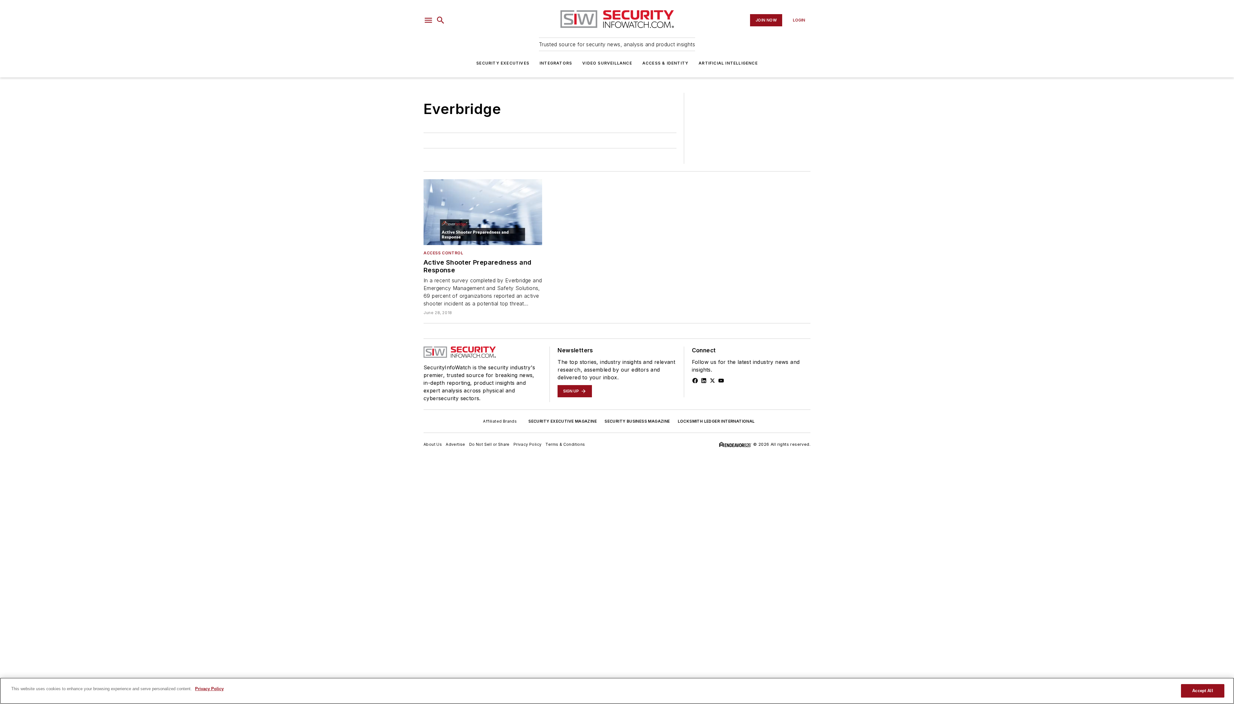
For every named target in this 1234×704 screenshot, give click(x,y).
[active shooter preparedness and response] (483, 212)
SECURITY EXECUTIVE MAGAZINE (562, 421)
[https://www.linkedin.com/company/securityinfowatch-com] (704, 380)
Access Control (443, 253)
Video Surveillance (607, 63)
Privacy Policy (528, 444)
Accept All (1202, 690)
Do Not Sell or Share (489, 444)
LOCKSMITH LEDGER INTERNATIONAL (716, 421)
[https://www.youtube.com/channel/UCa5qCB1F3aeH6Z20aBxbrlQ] (721, 380)
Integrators (556, 63)
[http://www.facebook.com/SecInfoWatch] (695, 380)
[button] (428, 20)
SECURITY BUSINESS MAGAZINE (637, 421)
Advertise (455, 444)
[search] (440, 20)
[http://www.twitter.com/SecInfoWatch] (712, 380)
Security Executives (502, 63)
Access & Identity (665, 63)
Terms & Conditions (565, 444)
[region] (617, 691)
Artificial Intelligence (728, 63)
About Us (433, 444)
